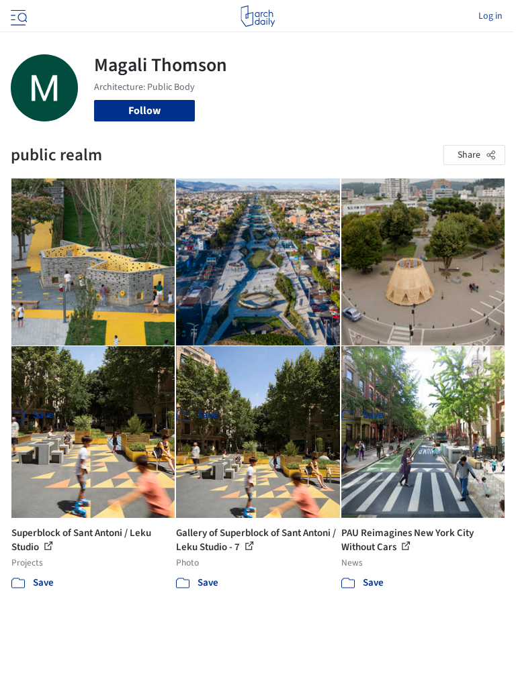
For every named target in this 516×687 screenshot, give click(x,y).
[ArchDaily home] (258, 16)
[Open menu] (17, 16)
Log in (490, 16)
